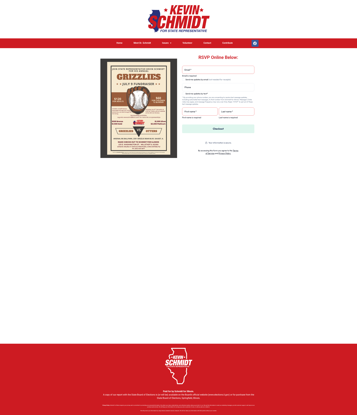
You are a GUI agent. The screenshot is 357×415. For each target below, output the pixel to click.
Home (119, 43)
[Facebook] (255, 43)
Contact (207, 43)
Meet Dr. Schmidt (142, 43)
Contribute (227, 43)
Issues (165, 43)
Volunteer (187, 43)
